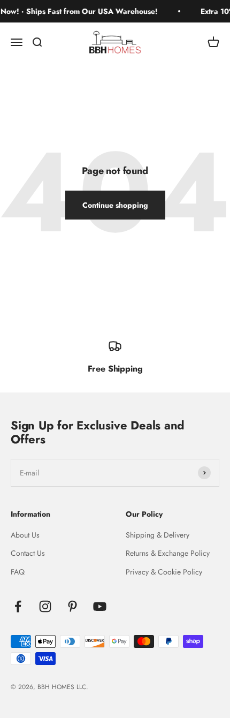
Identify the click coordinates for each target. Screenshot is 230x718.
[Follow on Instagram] (45, 606)
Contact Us (28, 553)
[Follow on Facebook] (18, 606)
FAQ (18, 571)
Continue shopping (115, 205)
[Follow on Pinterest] (72, 606)
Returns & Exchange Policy (168, 553)
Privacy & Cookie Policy (164, 571)
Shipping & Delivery (157, 535)
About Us (25, 535)
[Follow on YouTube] (100, 606)
